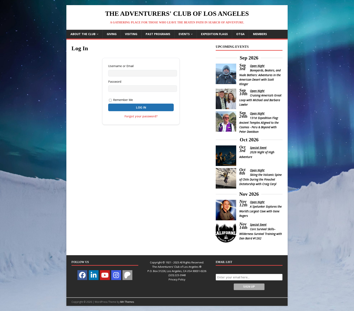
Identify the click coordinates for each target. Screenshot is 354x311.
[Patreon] (127, 275)
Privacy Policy (177, 279)
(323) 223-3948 (177, 275)
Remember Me (122, 100)
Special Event (258, 148)
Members (260, 34)
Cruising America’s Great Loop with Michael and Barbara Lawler (260, 99)
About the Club (82, 34)
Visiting (131, 34)
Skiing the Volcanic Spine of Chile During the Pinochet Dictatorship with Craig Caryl (260, 179)
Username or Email (121, 66)
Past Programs (158, 34)
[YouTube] (105, 275)
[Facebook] (82, 275)
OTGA (240, 34)
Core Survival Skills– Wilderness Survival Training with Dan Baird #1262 (260, 233)
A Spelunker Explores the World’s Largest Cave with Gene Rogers (260, 211)
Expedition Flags (214, 34)
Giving (112, 34)
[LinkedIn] (94, 275)
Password (114, 81)
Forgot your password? (141, 116)
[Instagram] (116, 275)
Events (184, 34)
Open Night (257, 66)
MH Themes (127, 302)
